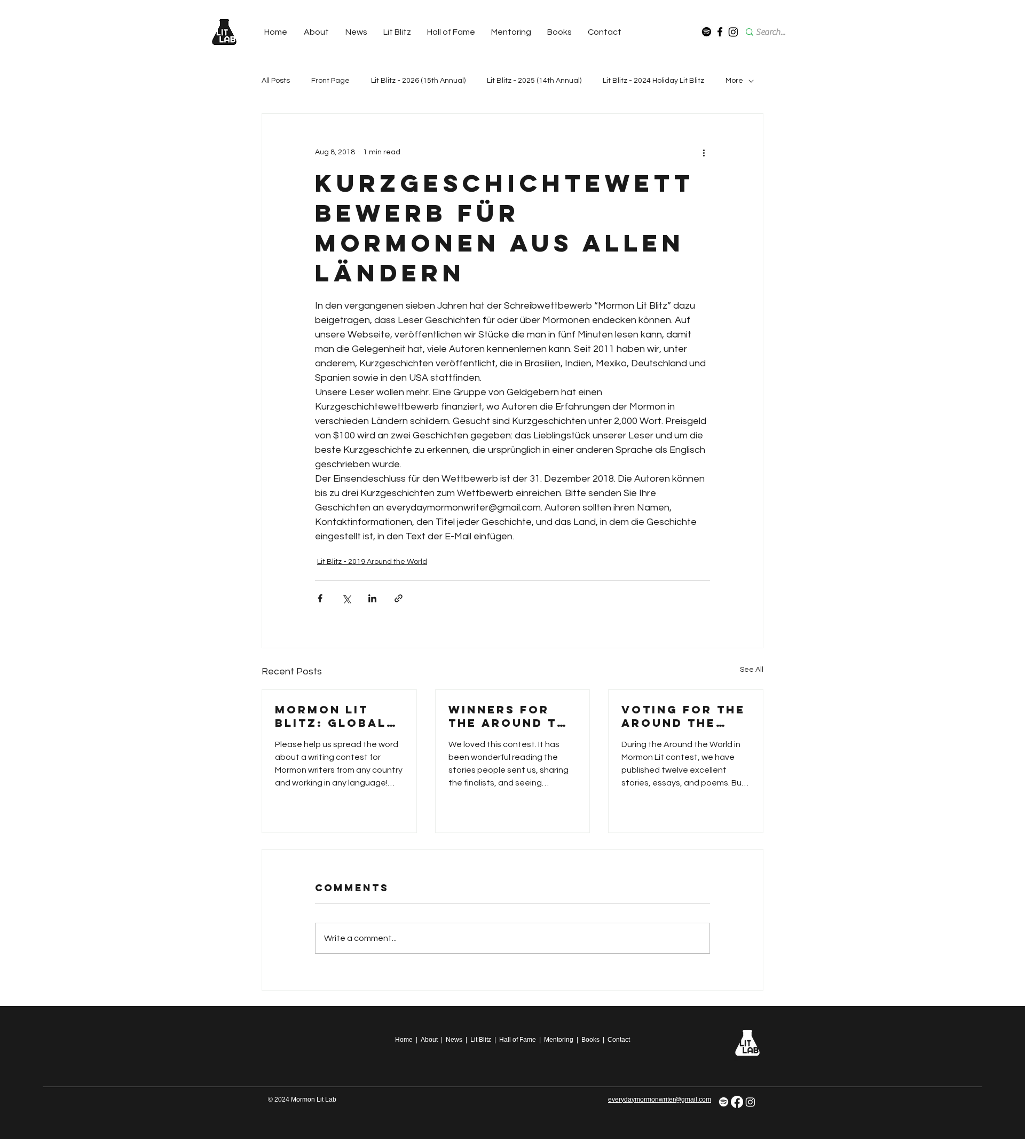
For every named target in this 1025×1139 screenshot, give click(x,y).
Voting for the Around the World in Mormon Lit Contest (683, 716)
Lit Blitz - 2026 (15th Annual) (418, 80)
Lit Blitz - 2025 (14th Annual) (534, 80)
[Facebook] (720, 32)
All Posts (276, 80)
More (734, 80)
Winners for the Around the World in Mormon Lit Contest (512, 716)
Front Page (330, 80)
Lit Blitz (480, 1039)
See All (751, 669)
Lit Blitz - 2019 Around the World (372, 561)
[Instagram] (733, 32)
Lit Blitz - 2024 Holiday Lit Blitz (653, 80)
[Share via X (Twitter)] (346, 598)
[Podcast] (706, 32)
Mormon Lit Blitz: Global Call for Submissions (331, 716)
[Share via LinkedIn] (372, 598)
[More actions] (703, 152)
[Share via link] (398, 598)
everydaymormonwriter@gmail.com (659, 1099)
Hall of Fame (517, 1039)
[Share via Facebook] (320, 598)
